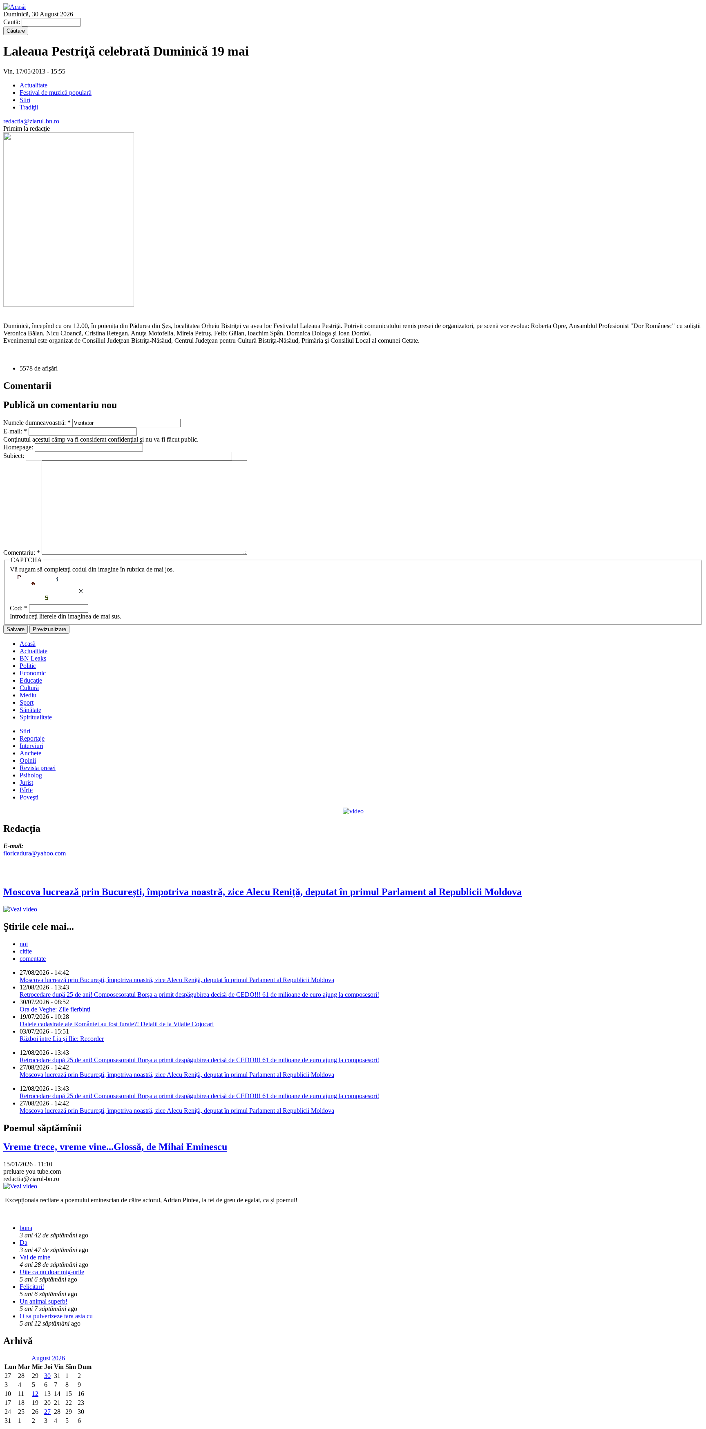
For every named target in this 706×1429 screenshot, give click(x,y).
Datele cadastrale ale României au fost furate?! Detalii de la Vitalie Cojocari (117, 1023)
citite (26, 951)
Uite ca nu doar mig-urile (52, 1271)
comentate (33, 958)
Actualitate (33, 85)
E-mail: (15, 431)
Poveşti (29, 797)
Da (23, 1242)
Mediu (28, 695)
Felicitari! (32, 1286)
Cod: (18, 608)
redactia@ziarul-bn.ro (31, 121)
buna (26, 1227)
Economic (33, 673)
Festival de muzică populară (56, 92)
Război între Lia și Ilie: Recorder (62, 1038)
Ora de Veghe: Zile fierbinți (55, 1009)
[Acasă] (14, 6)
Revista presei (38, 767)
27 (47, 1411)
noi (24, 943)
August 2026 (48, 1358)
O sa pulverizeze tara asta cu (56, 1316)
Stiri (25, 99)
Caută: (12, 21)
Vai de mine (35, 1257)
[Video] (353, 811)
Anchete (30, 753)
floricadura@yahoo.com (34, 853)
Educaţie (31, 680)
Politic (28, 665)
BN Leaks (33, 658)
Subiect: (14, 455)
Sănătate (30, 709)
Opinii (28, 760)
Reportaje (32, 738)
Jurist (26, 782)
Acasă (28, 643)
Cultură (29, 687)
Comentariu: (21, 552)
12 (35, 1393)
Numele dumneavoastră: (37, 422)
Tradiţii (29, 107)
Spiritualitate (36, 717)
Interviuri (31, 745)
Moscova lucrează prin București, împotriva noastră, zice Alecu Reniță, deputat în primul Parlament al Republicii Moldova (177, 979)
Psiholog (31, 775)
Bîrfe (26, 789)
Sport (27, 702)
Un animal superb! (43, 1301)
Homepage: (19, 447)
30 (47, 1375)
